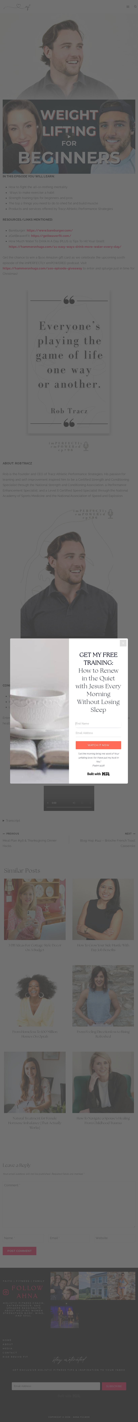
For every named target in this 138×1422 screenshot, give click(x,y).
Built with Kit (98, 774)
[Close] (123, 643)
